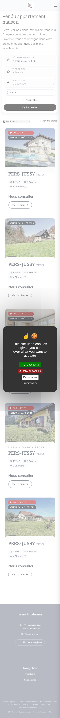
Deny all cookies (31, 371)
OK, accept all (31, 364)
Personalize (30, 377)
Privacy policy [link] (30, 383)
